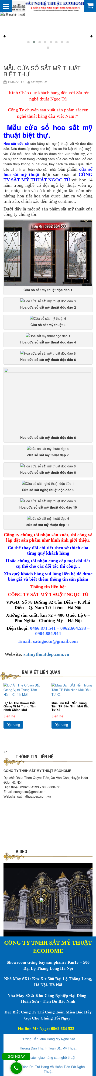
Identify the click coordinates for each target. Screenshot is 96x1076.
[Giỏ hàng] (90, 5)
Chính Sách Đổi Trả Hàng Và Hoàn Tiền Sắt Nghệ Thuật (48, 1069)
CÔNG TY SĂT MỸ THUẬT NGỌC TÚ (48, 177)
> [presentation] (6, 751)
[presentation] (4, 36)
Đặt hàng (13, 724)
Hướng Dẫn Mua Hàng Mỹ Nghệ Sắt (48, 1038)
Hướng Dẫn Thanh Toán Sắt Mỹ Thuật (48, 1048)
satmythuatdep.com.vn (46, 654)
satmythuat (38, 82)
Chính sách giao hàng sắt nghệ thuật (48, 1057)
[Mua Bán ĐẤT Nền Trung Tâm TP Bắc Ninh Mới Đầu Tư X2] (24, 690)
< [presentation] (4, 751)
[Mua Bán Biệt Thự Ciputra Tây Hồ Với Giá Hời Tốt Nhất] (72, 690)
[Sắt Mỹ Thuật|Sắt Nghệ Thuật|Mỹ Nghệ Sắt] (48, 5)
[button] (28, 42)
